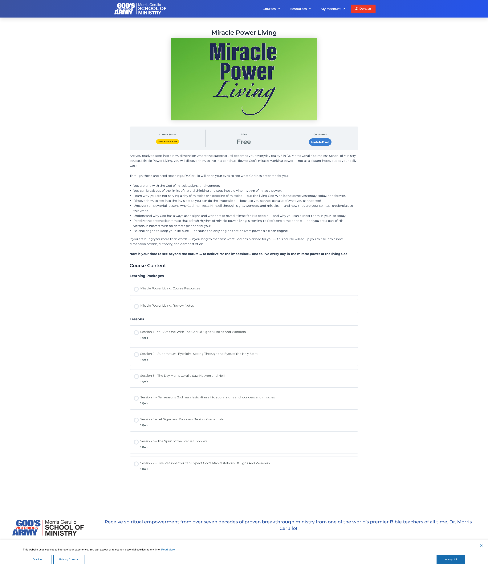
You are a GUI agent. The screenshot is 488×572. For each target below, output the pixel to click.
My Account (331, 9)
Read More (168, 549)
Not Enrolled (167, 141)
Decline (37, 559)
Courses (269, 9)
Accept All (451, 559)
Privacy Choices (69, 559)
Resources (298, 9)
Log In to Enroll (320, 142)
